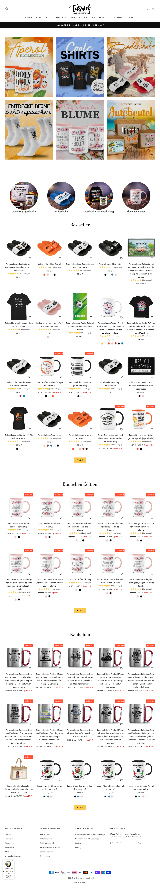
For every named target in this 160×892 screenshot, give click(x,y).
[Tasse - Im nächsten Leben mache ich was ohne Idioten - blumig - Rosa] (76, 540)
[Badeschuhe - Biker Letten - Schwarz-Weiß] (109, 274)
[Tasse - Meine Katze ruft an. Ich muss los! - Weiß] (115, 796)
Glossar (8, 834)
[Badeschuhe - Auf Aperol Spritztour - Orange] (73, 449)
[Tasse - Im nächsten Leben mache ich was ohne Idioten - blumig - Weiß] (80, 540)
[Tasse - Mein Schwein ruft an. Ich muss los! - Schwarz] (75, 796)
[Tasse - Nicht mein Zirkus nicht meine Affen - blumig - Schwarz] (110, 593)
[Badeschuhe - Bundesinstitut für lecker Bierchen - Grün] (17, 396)
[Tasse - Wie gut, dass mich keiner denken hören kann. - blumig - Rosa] (137, 540)
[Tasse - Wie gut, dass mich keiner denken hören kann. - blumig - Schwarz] (141, 540)
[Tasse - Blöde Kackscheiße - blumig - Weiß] (53, 537)
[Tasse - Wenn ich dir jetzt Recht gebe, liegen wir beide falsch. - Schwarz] (141, 596)
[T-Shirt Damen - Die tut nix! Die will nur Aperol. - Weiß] (20, 449)
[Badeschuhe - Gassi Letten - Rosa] (44, 446)
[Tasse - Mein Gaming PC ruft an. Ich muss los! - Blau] (139, 796)
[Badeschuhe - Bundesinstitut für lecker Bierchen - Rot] (20, 396)
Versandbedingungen (13, 856)
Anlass (83, 17)
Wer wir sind (45, 834)
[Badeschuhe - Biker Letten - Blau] (112, 274)
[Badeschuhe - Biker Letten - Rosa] (115, 274)
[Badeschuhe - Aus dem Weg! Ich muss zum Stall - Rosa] (48, 337)
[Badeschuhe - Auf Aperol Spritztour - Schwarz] (87, 449)
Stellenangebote (46, 839)
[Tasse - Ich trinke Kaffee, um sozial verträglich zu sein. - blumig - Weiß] (114, 540)
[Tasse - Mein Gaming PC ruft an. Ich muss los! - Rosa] (143, 796)
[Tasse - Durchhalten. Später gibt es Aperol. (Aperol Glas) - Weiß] (144, 449)
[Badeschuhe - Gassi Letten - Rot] (48, 446)
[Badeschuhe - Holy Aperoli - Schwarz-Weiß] (51, 274)
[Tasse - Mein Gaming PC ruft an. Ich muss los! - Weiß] (146, 796)
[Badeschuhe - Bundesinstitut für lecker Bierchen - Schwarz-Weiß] (14, 396)
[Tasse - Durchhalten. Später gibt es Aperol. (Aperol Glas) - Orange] (137, 449)
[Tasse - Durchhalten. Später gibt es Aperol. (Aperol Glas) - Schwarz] (141, 449)
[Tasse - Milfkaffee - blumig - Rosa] (76, 590)
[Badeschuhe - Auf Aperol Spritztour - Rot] (83, 449)
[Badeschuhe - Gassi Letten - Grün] (54, 446)
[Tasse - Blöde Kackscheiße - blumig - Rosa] (46, 537)
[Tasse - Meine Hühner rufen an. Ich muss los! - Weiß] (54, 796)
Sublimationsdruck (47, 843)
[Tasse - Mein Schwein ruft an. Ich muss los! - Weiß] (85, 796)
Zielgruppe (99, 17)
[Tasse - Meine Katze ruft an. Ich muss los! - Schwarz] (105, 796)
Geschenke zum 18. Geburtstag (87, 839)
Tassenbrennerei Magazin (50, 847)
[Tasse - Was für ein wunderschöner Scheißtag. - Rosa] (15, 537)
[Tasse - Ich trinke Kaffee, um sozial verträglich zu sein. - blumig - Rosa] (107, 540)
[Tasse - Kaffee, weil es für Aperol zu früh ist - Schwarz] (46, 396)
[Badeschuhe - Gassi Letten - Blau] (51, 446)
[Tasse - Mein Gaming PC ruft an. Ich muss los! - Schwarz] (136, 796)
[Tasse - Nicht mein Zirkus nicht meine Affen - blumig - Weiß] (114, 593)
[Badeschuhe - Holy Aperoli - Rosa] (48, 274)
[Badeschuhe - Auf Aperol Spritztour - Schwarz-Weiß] (76, 449)
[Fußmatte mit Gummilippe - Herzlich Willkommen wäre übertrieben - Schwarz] (139, 396)
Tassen (28, 17)
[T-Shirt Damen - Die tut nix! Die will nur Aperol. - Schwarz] (17, 449)
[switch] (8, 876)
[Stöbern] (131, 130)
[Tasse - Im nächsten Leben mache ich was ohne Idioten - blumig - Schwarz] (83, 540)
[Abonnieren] (139, 843)
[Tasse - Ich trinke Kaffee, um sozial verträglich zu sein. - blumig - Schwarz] (110, 540)
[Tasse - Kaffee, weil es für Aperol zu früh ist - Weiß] (49, 396)
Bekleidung (43, 17)
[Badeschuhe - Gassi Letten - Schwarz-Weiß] (41, 446)
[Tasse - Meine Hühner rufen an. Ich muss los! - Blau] (48, 796)
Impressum (9, 839)
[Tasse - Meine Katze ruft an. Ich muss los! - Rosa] (112, 796)
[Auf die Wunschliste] (30, 258)
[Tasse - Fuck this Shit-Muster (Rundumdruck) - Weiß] (81, 396)
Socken (78, 843)
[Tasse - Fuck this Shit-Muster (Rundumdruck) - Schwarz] (78, 396)
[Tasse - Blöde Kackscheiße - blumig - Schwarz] (49, 537)
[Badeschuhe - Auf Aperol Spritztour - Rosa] (80, 449)
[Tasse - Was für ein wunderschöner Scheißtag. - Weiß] (22, 537)
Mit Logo (78, 847)
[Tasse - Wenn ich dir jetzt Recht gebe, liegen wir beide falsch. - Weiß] (144, 596)
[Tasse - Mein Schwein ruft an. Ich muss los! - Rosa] (81, 796)
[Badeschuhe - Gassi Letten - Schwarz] (58, 446)
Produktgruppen (65, 17)
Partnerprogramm (46, 852)
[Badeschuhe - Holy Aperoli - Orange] (44, 274)
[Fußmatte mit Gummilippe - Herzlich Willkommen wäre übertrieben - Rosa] (143, 396)
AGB (7, 852)
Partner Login (45, 856)
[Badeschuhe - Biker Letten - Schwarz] (105, 274)
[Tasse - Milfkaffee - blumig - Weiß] (83, 590)
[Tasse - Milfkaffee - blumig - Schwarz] (80, 590)
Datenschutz (9, 843)
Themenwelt (117, 17)
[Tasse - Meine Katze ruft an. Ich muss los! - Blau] (109, 796)
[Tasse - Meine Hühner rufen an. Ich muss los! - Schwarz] (44, 796)
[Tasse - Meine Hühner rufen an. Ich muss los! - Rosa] (51, 796)
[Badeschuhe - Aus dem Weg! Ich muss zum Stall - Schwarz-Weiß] (51, 337)
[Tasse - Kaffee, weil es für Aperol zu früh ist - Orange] (53, 396)
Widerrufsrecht (10, 847)
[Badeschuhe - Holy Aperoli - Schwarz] (54, 274)
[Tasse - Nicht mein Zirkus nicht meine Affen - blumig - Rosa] (107, 593)
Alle (80, 460)
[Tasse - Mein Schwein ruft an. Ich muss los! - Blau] (78, 796)
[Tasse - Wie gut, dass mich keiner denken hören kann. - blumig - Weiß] (144, 540)
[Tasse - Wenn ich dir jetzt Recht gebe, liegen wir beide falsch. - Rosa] (137, 596)
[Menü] (12, 861)
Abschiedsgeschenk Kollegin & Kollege (90, 834)
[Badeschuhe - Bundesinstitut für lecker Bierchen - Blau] (24, 396)
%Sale (132, 17)
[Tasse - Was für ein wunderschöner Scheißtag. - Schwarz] (19, 537)
